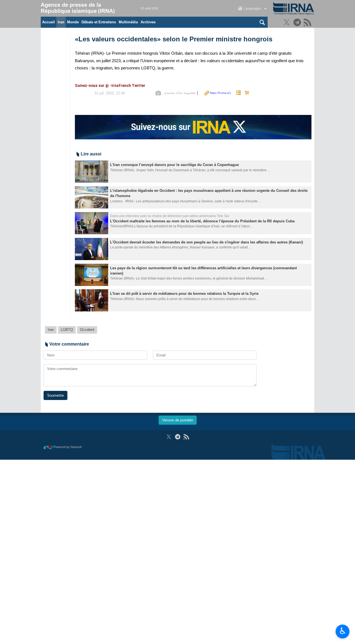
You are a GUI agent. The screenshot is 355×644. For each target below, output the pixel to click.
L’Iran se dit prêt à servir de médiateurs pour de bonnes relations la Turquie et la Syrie (184, 293)
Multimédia (128, 22)
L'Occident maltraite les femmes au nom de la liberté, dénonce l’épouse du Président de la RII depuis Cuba (202, 221)
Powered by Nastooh (68, 447)
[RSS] (308, 23)
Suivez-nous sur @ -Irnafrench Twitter (110, 86)
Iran (61, 22)
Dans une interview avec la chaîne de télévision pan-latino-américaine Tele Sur (169, 216)
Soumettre (55, 395)
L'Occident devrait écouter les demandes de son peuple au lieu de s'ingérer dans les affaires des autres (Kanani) (206, 242)
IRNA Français (85, 8)
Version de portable (177, 420)
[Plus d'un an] (91, 171)
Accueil (48, 22)
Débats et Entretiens (99, 22)
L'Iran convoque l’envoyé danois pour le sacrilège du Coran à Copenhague (174, 165)
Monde (73, 22)
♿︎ (343, 631)
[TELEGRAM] (298, 23)
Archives (148, 22)
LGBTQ (67, 330)
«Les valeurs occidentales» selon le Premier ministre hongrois (173, 39)
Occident (87, 330)
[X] (287, 23)
